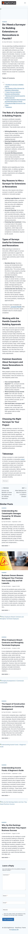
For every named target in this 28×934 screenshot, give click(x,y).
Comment (6, 875)
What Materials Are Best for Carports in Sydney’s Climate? (20, 492)
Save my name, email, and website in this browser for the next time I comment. (14, 914)
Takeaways (9, 107)
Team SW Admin (7, 521)
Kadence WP (15, 929)
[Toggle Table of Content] (3, 82)
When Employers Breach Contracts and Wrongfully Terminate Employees (12, 642)
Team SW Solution (8, 42)
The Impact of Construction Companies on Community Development (13, 706)
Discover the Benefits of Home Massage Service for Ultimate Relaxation (7, 493)
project (23, 459)
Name (5, 895)
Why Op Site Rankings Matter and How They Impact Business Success (14, 827)
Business (4, 21)
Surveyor (5, 480)
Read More (5, 545)
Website (5, 909)
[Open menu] (25, 3)
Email (5, 902)
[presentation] (14, 560)
